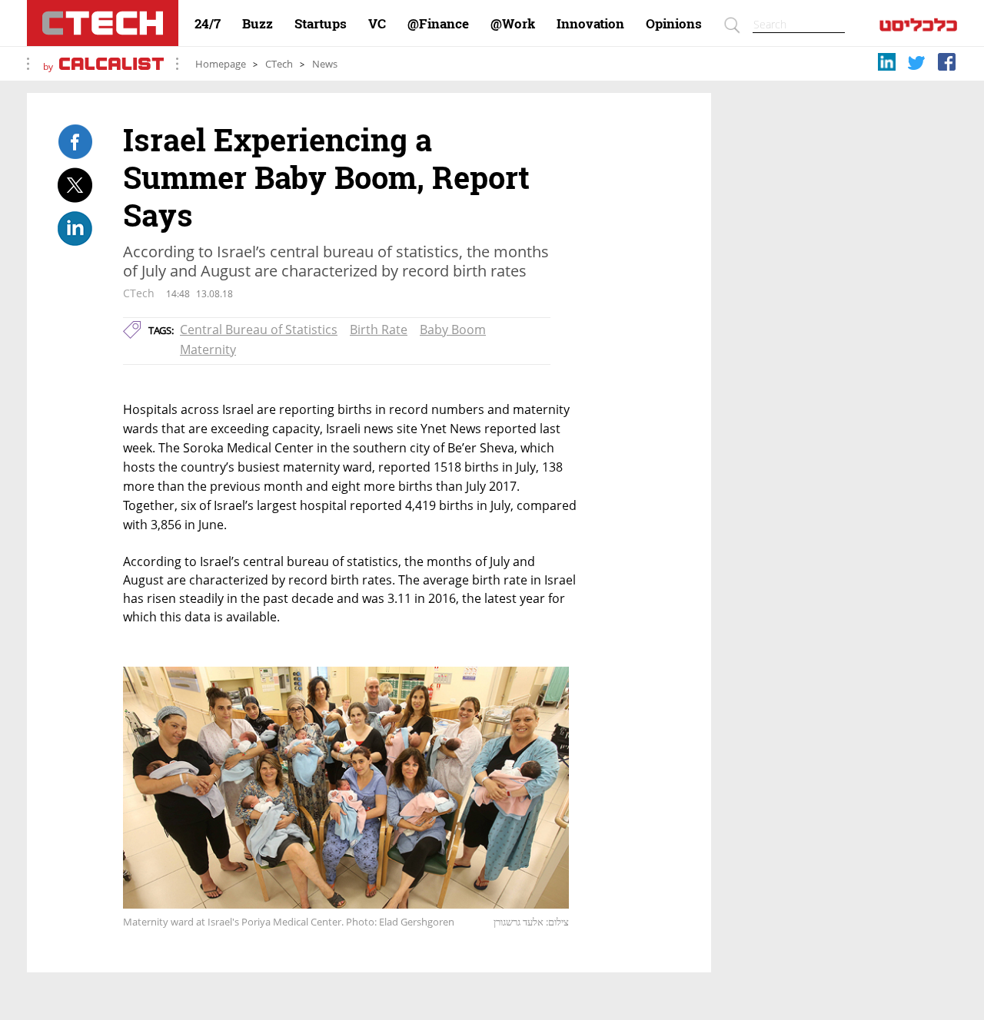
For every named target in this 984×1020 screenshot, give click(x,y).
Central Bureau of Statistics (258, 329)
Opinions (674, 23)
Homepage (220, 64)
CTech (279, 64)
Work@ (512, 23)
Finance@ (438, 23)
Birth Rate (378, 329)
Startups (320, 23)
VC (377, 23)
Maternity (208, 349)
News (324, 64)
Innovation (590, 23)
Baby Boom (453, 329)
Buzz (257, 23)
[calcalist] (918, 28)
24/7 (207, 23)
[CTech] (102, 23)
